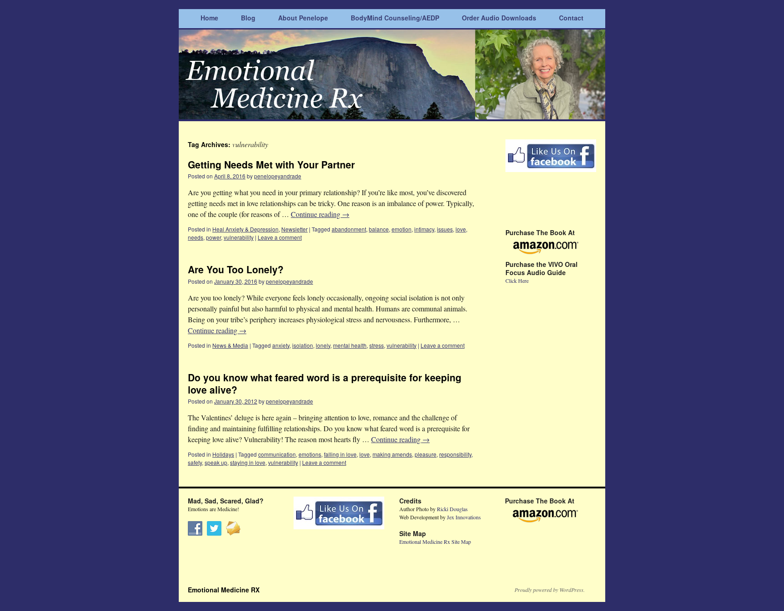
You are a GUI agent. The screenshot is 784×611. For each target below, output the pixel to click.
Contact (571, 17)
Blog (248, 17)
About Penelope (303, 17)
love (461, 229)
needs (195, 237)
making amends (392, 454)
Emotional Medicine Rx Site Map (435, 541)
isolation (302, 345)
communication (277, 454)
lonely (323, 345)
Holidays (223, 454)
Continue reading (320, 214)
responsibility (455, 454)
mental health (350, 345)
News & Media (230, 345)
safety (195, 462)
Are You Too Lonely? (236, 269)
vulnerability (239, 237)
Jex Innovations (464, 517)
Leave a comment (280, 237)
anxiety (280, 345)
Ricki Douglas (452, 508)
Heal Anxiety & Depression (245, 229)
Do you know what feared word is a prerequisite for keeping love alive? (324, 383)
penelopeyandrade (277, 176)
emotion (402, 229)
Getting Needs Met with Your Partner (271, 164)
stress (376, 345)
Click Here (517, 280)
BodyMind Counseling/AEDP (395, 17)
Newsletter (294, 229)
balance (379, 229)
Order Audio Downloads (499, 17)
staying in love (247, 462)
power (213, 237)
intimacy (424, 229)
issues (445, 229)
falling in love (340, 454)
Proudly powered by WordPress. (549, 589)
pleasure (425, 454)
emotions (310, 454)
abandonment (349, 229)
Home (209, 17)
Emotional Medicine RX (224, 589)
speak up (216, 462)
